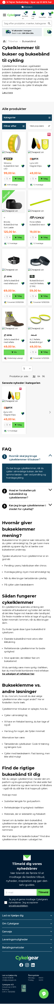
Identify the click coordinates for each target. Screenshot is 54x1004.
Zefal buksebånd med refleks (11, 340)
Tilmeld (43, 892)
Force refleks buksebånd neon (37, 223)
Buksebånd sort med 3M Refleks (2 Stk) (37, 283)
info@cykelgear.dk (9, 980)
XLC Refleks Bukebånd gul (36, 340)
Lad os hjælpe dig (12, 915)
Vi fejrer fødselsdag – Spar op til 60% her (29, 2)
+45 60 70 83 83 (7, 978)
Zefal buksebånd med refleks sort (11, 281)
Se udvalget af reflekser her (18, 674)
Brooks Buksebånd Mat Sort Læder (11, 225)
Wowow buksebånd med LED (11, 166)
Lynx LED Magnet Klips (36, 164)
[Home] (5, 41)
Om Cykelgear (10, 923)
